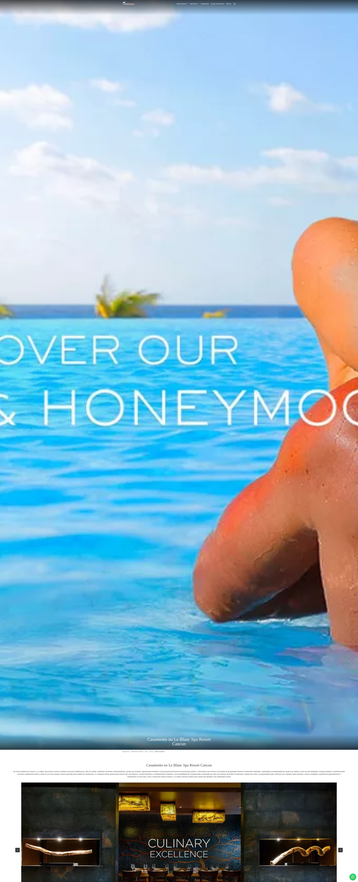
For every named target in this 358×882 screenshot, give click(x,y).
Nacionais (193, 4)
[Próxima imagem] (340, 850)
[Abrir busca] (234, 4)
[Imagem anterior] (17, 850)
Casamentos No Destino (137, 751)
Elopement (205, 4)
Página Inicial (125, 751)
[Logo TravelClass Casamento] (128, 3)
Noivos (228, 4)
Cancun (151, 751)
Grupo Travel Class (217, 4)
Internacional (181, 4)
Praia (146, 751)
